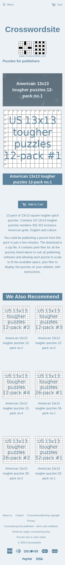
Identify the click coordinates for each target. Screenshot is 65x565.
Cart (59, 4)
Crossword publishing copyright (43, 515)
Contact (20, 515)
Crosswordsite (32, 29)
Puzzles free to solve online (31, 537)
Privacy (31, 520)
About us (7, 515)
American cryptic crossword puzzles (31, 531)
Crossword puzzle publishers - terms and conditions (31, 526)
